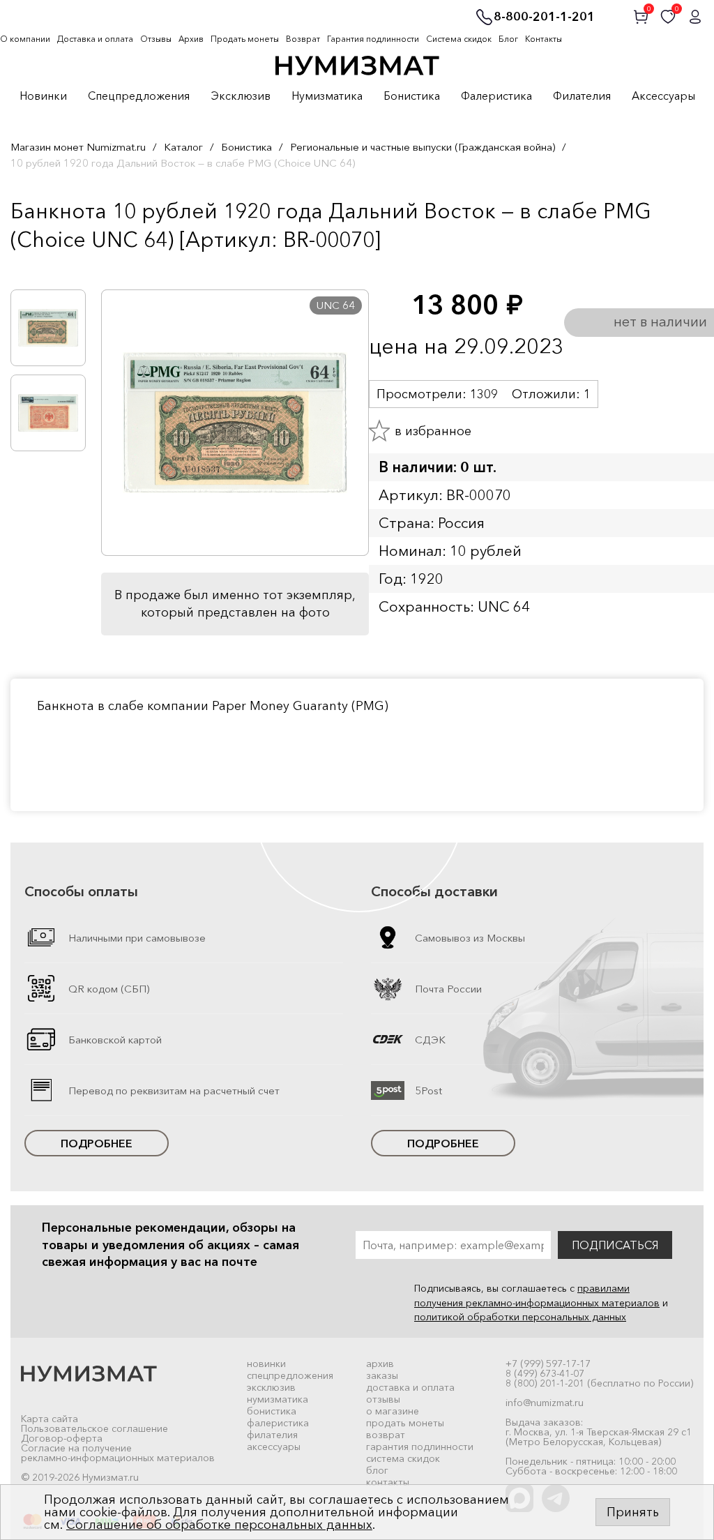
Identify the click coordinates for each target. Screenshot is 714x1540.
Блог (508, 38)
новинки (266, 1363)
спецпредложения (290, 1375)
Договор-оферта (61, 1438)
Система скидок (459, 38)
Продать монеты (245, 38)
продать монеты (405, 1423)
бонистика (271, 1411)
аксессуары (274, 1446)
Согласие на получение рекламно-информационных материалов (118, 1453)
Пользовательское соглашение (94, 1428)
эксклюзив (271, 1387)
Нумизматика (327, 96)
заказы (382, 1375)
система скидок (403, 1458)
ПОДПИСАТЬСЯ (615, 1245)
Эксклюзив (241, 96)
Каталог (183, 146)
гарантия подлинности (419, 1446)
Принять (633, 1512)
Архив (191, 38)
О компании (25, 38)
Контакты (543, 38)
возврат (385, 1434)
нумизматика (277, 1399)
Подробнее (96, 1143)
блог (377, 1470)
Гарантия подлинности (373, 38)
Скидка (41, 268)
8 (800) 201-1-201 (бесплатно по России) (599, 1383)
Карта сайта (49, 1418)
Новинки (43, 96)
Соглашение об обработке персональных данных (219, 1524)
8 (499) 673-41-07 (545, 1373)
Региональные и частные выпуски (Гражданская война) (422, 146)
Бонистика (411, 96)
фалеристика (278, 1423)
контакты (387, 1482)
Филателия (582, 96)
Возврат (303, 38)
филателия (272, 1434)
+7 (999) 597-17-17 (548, 1363)
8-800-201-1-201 (544, 17)
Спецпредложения (139, 96)
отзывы (383, 1399)
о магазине (392, 1411)
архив (380, 1363)
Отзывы (156, 38)
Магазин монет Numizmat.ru (78, 146)
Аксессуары (663, 96)
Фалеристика (496, 96)
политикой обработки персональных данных (520, 1317)
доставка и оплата (410, 1387)
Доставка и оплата (95, 38)
